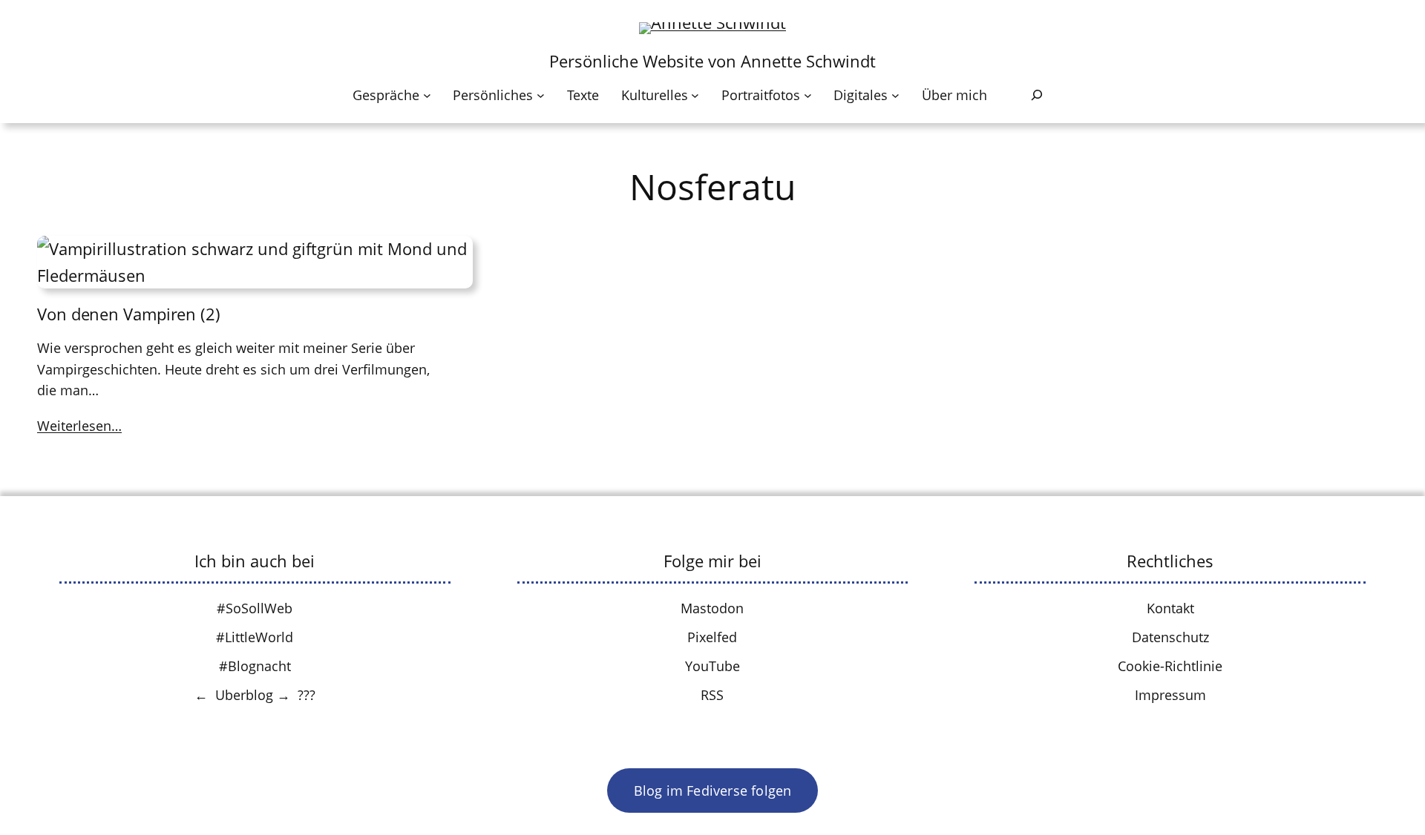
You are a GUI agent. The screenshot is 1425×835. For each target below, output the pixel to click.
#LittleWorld (254, 637)
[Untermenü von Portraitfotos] (808, 95)
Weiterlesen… (79, 426)
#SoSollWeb (254, 608)
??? (306, 695)
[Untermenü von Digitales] (895, 95)
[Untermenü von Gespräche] (427, 95)
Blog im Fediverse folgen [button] (713, 790)
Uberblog (244, 695)
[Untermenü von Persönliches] (541, 95)
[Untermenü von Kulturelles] (695, 95)
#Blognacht (255, 666)
